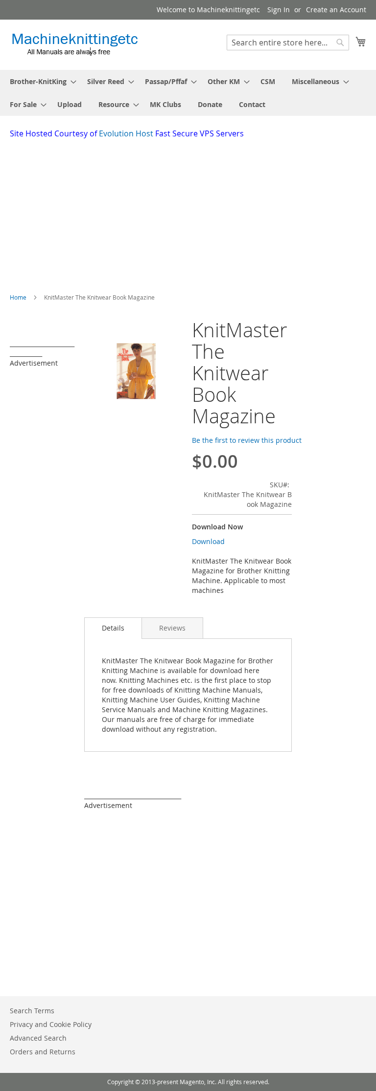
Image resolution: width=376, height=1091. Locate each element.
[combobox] (288, 42)
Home (18, 297)
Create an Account (336, 9)
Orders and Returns (42, 1051)
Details (113, 628)
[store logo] (75, 44)
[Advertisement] (193, 212)
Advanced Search (38, 1038)
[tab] (113, 628)
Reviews (172, 628)
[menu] (188, 93)
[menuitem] (40, 81)
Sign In (278, 9)
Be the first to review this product (247, 440)
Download (208, 541)
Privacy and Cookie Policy (51, 1024)
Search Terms (32, 1010)
